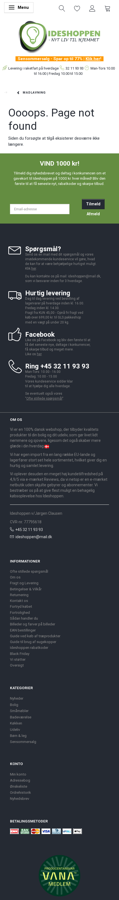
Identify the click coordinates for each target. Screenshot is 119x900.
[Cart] (107, 8)
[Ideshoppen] (59, 36)
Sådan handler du (24, 618)
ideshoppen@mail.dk (33, 537)
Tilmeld (93, 204)
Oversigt (17, 665)
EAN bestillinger (23, 630)
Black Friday (19, 653)
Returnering (19, 595)
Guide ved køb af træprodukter (35, 636)
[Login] (92, 8)
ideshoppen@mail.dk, (84, 276)
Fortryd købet (21, 606)
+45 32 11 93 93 (29, 529)
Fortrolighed (20, 612)
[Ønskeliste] (77, 8)
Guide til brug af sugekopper (33, 641)
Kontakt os (19, 600)
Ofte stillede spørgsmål (44, 398)
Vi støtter (17, 659)
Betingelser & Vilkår (26, 589)
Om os (15, 577)
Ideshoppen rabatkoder (29, 647)
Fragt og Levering (24, 583)
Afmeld (93, 214)
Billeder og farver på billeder (32, 624)
